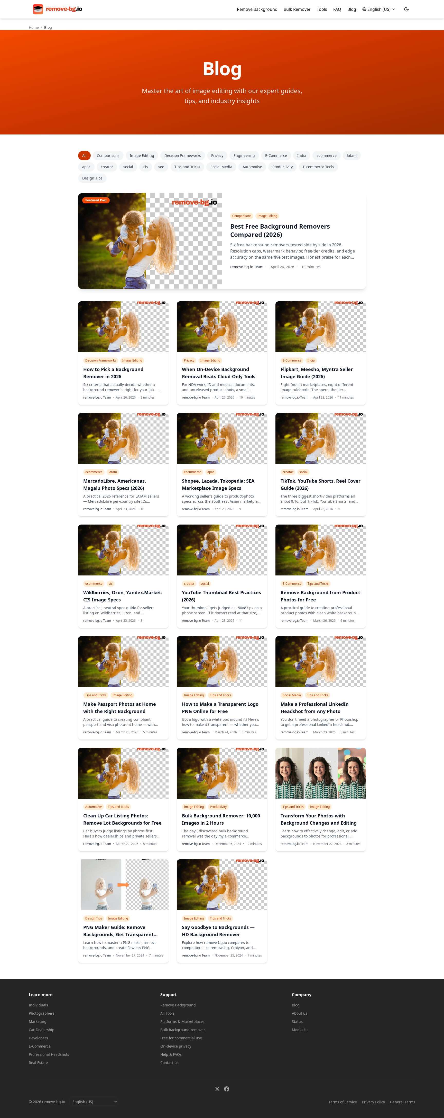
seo (161, 166)
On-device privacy (175, 1046)
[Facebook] (226, 1089)
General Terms (402, 1101)
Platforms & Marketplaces (182, 1021)
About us (299, 1013)
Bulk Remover (297, 9)
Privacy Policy (373, 1101)
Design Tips (92, 178)
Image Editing (142, 155)
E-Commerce (276, 155)
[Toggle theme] (406, 9)
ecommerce (327, 155)
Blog (351, 9)
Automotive (252, 166)
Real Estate (38, 1062)
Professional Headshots (49, 1054)
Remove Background (257, 9)
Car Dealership (41, 1029)
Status (297, 1021)
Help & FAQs (171, 1054)
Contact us (169, 1062)
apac (86, 166)
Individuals (38, 1005)
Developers (38, 1037)
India (301, 155)
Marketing (38, 1021)
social (128, 166)
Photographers (41, 1013)
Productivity (282, 166)
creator (107, 166)
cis (145, 166)
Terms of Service (343, 1101)
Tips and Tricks (187, 166)
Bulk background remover (182, 1029)
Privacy (217, 155)
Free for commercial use (181, 1037)
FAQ (337, 9)
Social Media (221, 166)
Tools (322, 9)
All (84, 155)
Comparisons (108, 155)
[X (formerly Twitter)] (217, 1089)
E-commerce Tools (318, 166)
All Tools (167, 1013)
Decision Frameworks (182, 155)
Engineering (244, 155)
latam (352, 155)
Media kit (300, 1029)
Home (34, 27)
